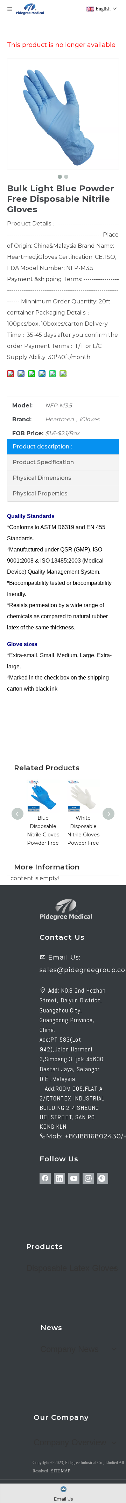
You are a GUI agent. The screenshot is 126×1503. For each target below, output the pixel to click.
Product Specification (43, 462)
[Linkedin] (59, 1178)
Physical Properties (40, 493)
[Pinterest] (102, 1178)
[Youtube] (73, 1178)
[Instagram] (88, 1178)
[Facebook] (45, 1178)
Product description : (42, 446)
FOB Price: (27, 433)
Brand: (21, 419)
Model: (22, 405)
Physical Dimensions (42, 478)
